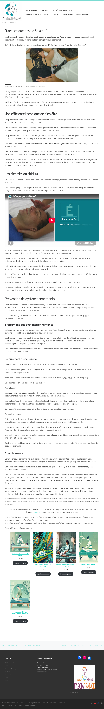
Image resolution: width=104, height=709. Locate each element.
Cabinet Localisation (11, 663)
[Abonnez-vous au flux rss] (91, 703)
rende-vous (38, 512)
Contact (7, 672)
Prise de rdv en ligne (11, 669)
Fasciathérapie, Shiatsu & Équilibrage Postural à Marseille (28, 703)
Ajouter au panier (20, 563)
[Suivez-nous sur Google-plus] (101, 703)
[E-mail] (95, 703)
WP (11, 705)
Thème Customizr (30, 705)
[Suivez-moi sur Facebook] (98, 703)
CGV (6, 681)
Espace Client (9, 675)
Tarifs (6, 666)
